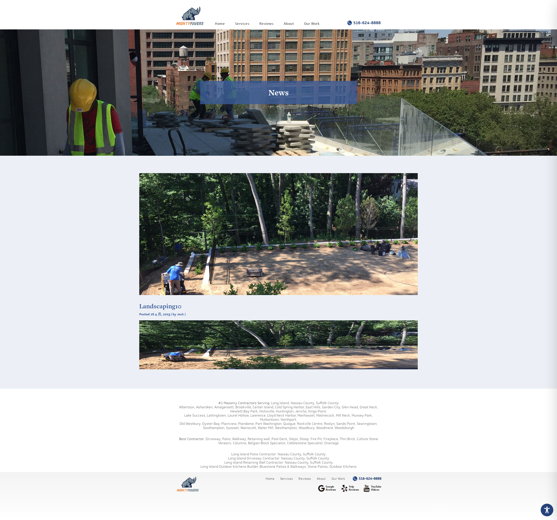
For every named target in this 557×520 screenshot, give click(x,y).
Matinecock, (325, 415)
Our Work (312, 24)
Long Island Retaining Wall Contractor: (254, 462)
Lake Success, (195, 415)
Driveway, (213, 439)
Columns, (240, 443)
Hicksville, (267, 411)
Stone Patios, (318, 466)
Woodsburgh (344, 428)
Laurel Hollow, (239, 415)
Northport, (289, 419)
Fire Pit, (316, 439)
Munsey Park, (362, 415)
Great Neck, (369, 407)
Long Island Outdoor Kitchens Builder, (229, 466)
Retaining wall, (259, 439)
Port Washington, (268, 424)
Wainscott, (248, 428)
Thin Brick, (348, 439)
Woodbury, (307, 428)
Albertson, (187, 407)
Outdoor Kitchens (343, 466)
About (289, 24)
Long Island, (280, 403)
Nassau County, (303, 403)
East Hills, (313, 407)
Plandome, (246, 424)
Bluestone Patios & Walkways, (283, 466)
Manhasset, (306, 415)
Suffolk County (327, 403)
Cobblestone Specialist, (305, 443)
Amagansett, (224, 407)
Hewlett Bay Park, (244, 411)
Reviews (266, 24)
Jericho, (301, 411)
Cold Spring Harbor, (290, 407)
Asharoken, (204, 407)
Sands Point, (346, 424)
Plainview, (229, 424)
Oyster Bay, (211, 424)
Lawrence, (258, 415)
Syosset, (233, 428)
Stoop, (305, 439)
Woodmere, (325, 428)
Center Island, (263, 407)
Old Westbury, (190, 424)
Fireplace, (331, 439)
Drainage (331, 443)
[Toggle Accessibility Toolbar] (547, 510)
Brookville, (243, 407)
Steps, (294, 439)
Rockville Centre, (310, 424)
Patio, (226, 439)
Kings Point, (317, 411)
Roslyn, (330, 424)
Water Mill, (266, 428)
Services (242, 24)
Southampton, (214, 428)
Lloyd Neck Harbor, (282, 415)
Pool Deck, (280, 439)
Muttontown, (270, 419)
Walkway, (239, 439)
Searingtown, (367, 424)
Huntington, (285, 411)
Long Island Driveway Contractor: (254, 458)
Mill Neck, (343, 415)
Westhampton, (286, 428)
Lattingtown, (217, 415)
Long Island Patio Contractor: (254, 454)
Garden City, (331, 407)
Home (220, 24)
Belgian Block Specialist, (267, 443)
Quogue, (289, 424)
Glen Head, (350, 407)
